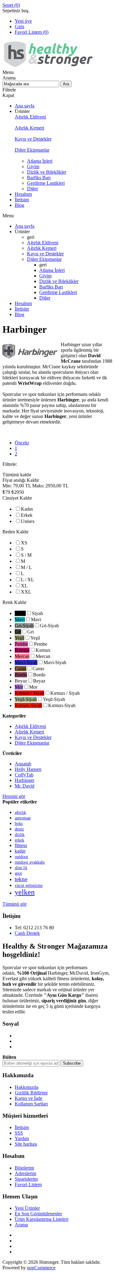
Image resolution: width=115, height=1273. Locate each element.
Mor (33, 687)
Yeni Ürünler (27, 1208)
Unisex (28, 521)
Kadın (27, 509)
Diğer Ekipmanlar (32, 742)
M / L (26, 567)
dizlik (20, 834)
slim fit (21, 867)
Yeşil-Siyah (54, 699)
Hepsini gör (13, 796)
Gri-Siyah (49, 625)
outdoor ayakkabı (30, 862)
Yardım (22, 1138)
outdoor (21, 856)
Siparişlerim (26, 1179)
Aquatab (23, 763)
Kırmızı (43, 650)
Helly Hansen (28, 769)
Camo (38, 668)
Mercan (43, 656)
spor (18, 873)
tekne (21, 879)
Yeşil (35, 637)
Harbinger (24, 780)
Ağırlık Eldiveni (30, 726)
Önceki (22, 442)
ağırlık (20, 812)
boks (19, 823)
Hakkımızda (26, 1087)
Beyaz (39, 680)
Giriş (19, 26)
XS (24, 542)
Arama (21, 1224)
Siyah (37, 613)
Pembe (40, 644)
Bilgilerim (24, 1167)
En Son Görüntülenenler (38, 1213)
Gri (30, 631)
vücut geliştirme (29, 885)
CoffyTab (24, 774)
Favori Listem (28, 1184)
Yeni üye (23, 21)
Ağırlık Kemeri (29, 731)
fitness (21, 845)
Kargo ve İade (28, 1098)
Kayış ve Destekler (33, 737)
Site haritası (26, 1144)
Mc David (24, 785)
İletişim (22, 1127)
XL (24, 585)
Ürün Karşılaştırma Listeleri (41, 1219)
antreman (23, 818)
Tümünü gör (14, 904)
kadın (20, 850)
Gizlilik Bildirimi (31, 1092)
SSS (19, 1133)
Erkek (27, 515)
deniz (19, 828)
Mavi (36, 619)
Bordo (39, 674)
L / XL (27, 579)
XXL (26, 591)
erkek (19, 840)
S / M (26, 555)
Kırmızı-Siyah (61, 705)
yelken (25, 892)
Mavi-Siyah (55, 662)
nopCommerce (41, 1267)
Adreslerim (25, 1173)
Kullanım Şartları (31, 1103)
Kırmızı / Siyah (65, 693)
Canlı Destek (27, 933)
